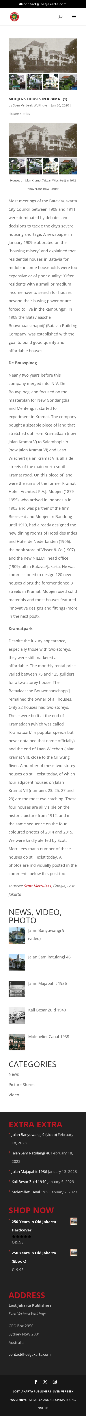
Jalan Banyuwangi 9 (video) (34, 1134)
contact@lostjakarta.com (30, 1354)
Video (14, 1094)
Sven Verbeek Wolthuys (30, 105)
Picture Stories (19, 114)
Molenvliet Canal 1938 (31, 1191)
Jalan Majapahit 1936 (29, 1171)
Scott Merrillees (37, 885)
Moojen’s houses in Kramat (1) (38, 99)
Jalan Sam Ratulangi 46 (31, 1153)
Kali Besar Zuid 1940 (29, 1181)
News (14, 1074)
